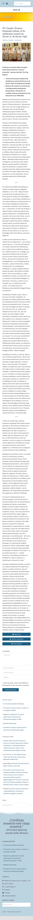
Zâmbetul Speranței (9, 723)
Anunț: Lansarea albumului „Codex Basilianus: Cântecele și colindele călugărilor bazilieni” (15, 791)
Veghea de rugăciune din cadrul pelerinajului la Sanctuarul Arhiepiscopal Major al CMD (13, 716)
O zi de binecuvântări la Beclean (13, 704)
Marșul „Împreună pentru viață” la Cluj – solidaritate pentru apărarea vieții (14, 748)
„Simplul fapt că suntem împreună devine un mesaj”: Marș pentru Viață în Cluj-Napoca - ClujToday (16, 743)
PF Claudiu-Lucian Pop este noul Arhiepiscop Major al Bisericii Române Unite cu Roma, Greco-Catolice (16, 782)
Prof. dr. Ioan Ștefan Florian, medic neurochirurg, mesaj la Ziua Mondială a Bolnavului (14, 757)
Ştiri (21, 40)
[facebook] (3, 4)
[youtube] (7, 4)
